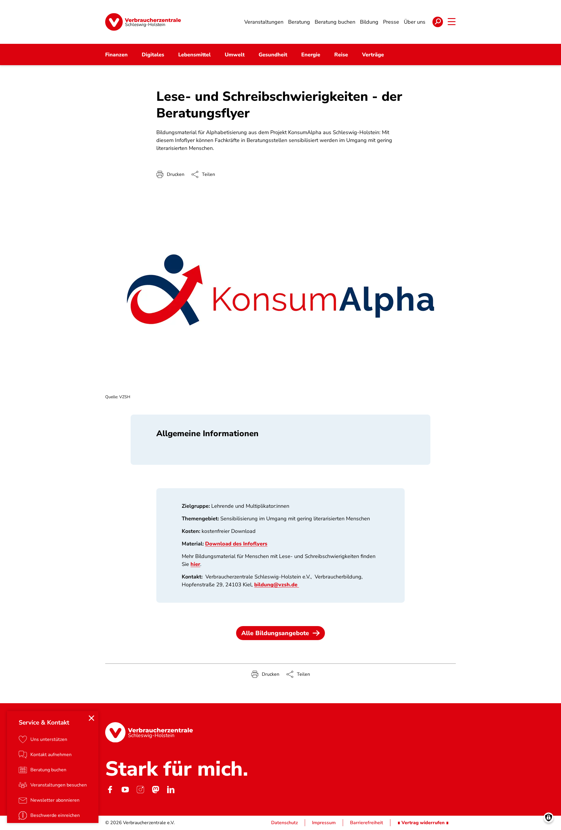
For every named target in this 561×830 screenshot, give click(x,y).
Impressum (324, 822)
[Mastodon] (155, 789)
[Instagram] (140, 789)
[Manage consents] (548, 817)
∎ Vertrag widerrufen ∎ (423, 822)
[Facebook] (109, 789)
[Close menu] (91, 718)
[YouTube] (125, 789)
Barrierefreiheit (366, 822)
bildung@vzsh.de (276, 584)
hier (195, 564)
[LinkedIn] (170, 789)
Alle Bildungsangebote (275, 633)
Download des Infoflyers (236, 543)
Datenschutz (284, 822)
